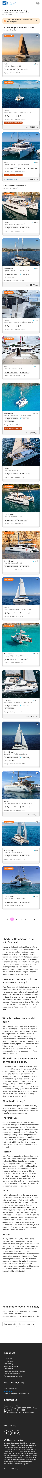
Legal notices (8, 1368)
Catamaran (26, 13)
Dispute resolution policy (12, 1373)
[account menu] (38, 3)
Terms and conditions (11, 1366)
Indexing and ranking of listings (14, 1371)
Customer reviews (10, 1388)
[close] (36, 20)
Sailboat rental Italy (26, 1324)
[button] (22, 60)
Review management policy (13, 1376)
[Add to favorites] (37, 36)
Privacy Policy (8, 1361)
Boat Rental (10, 13)
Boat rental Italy (10, 1324)
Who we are (8, 1359)
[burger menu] (34, 3)
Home (4, 13)
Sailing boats (18, 13)
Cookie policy (8, 1364)
